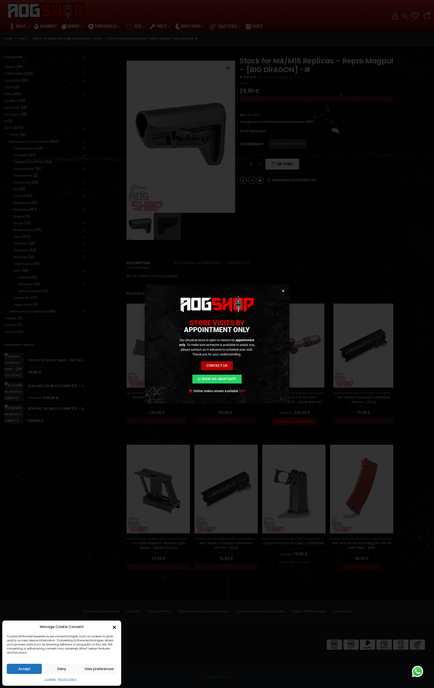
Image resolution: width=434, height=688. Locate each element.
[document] (217, 344)
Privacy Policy (67, 679)
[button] (114, 627)
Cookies (50, 679)
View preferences (99, 668)
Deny (61, 668)
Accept (24, 668)
